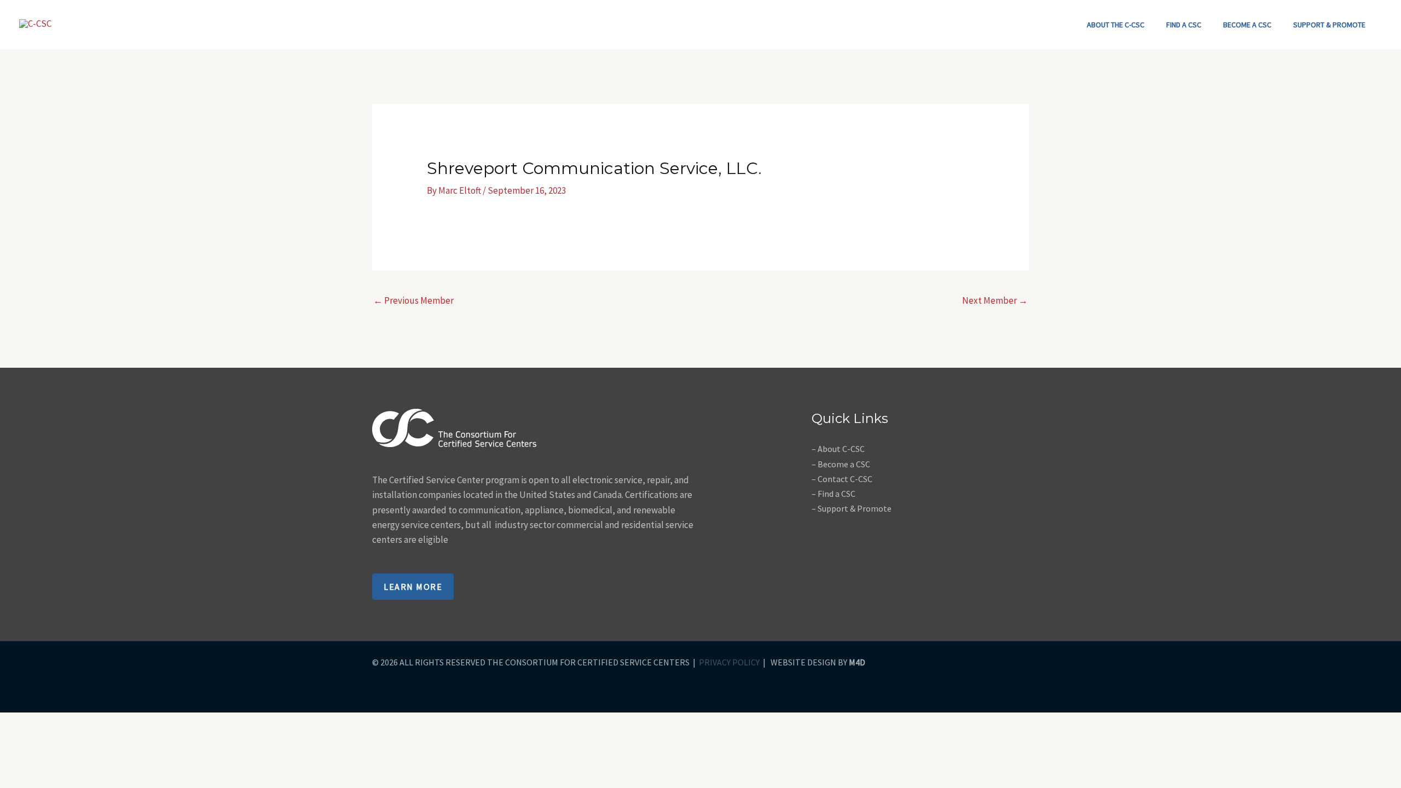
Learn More (413, 586)
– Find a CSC (833, 493)
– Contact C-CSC (842, 478)
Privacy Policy (729, 662)
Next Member (995, 300)
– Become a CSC (841, 464)
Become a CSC (1247, 25)
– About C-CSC (838, 448)
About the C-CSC (1115, 25)
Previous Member (413, 300)
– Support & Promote (851, 508)
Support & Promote (1329, 25)
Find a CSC (1183, 25)
